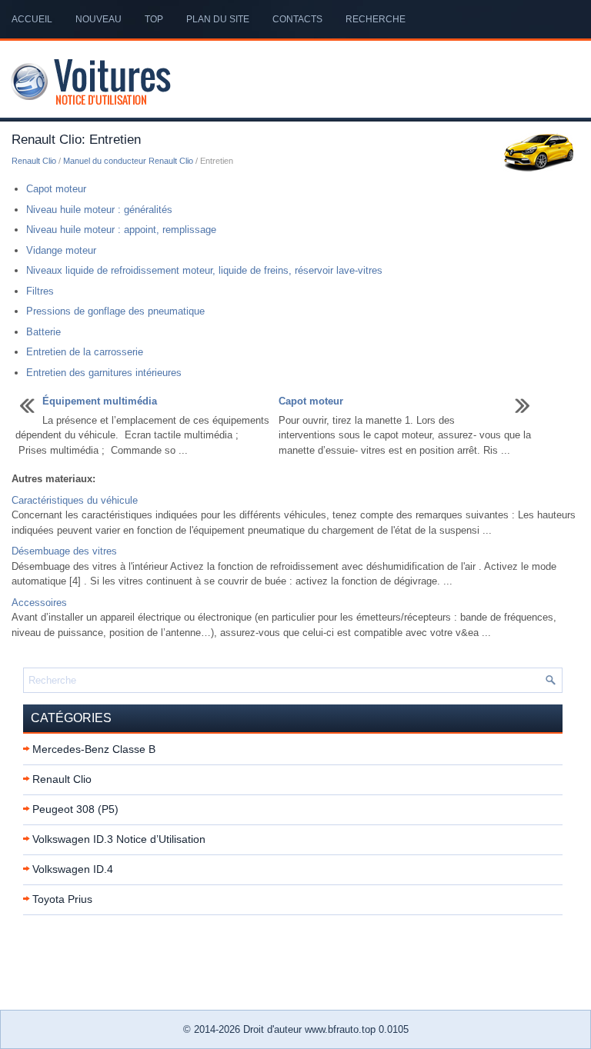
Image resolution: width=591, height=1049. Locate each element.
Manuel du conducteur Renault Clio (128, 160)
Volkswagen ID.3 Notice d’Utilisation (118, 839)
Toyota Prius (62, 899)
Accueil (32, 19)
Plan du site (217, 19)
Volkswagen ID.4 (72, 869)
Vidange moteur (61, 250)
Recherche (376, 19)
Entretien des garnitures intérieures (104, 372)
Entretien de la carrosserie (84, 352)
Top (154, 19)
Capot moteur (56, 189)
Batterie (43, 332)
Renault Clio (34, 160)
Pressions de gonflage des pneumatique (115, 311)
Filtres (40, 291)
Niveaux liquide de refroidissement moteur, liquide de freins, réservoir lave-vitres (204, 270)
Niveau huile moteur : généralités (99, 209)
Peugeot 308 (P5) (75, 809)
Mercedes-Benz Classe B (93, 749)
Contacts (297, 19)
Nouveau (98, 19)
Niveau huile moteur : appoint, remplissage (121, 229)
